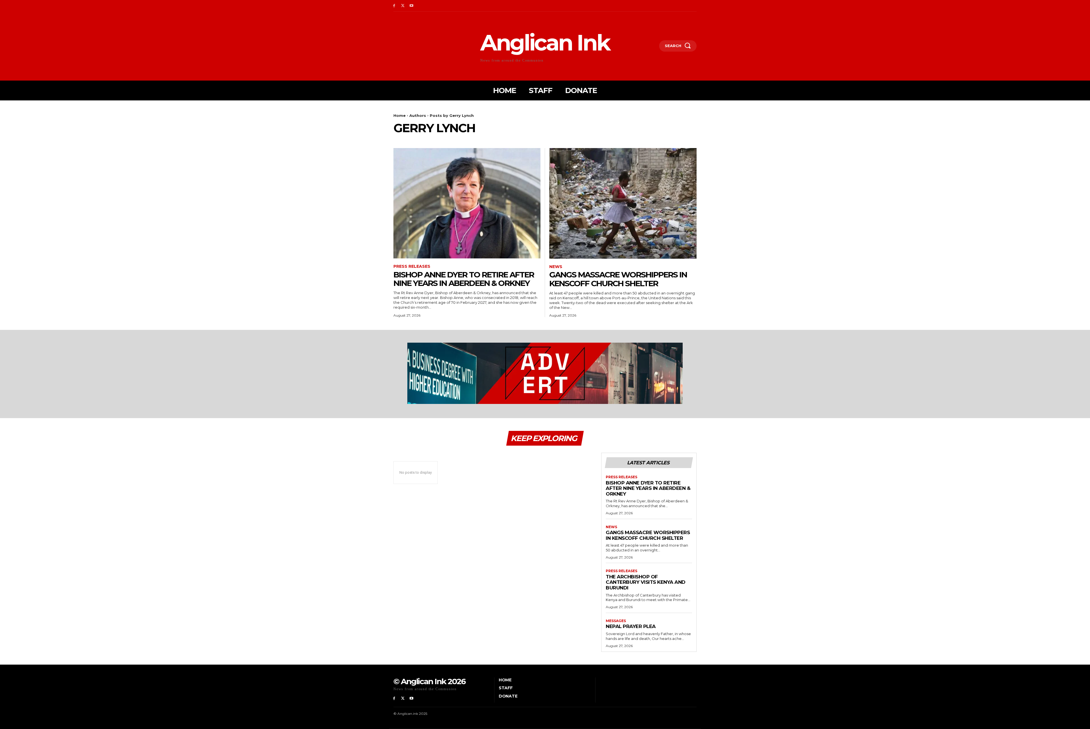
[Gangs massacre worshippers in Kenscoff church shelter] (623, 203)
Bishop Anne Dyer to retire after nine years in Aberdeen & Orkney (463, 279)
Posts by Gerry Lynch (452, 115)
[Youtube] (412, 6)
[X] (403, 6)
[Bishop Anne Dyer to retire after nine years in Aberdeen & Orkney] (466, 203)
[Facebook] (394, 6)
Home (399, 115)
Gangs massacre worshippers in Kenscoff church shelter (618, 279)
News (555, 266)
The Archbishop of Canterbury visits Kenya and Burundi (646, 582)
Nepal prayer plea (631, 626)
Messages (616, 621)
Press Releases (411, 266)
